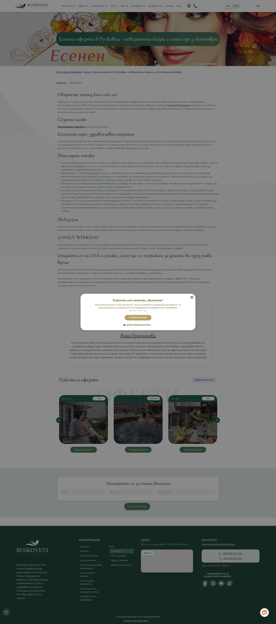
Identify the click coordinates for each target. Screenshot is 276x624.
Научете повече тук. (138, 310)
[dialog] (137, 312)
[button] (138, 325)
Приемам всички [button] (138, 317)
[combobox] (191, 297)
